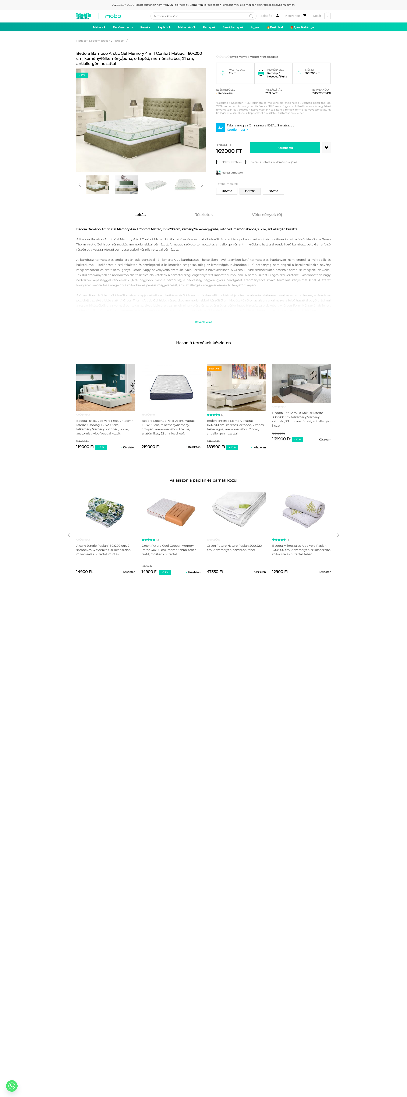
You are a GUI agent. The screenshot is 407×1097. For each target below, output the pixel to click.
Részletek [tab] (203, 214)
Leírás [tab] (140, 214)
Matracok (119, 40)
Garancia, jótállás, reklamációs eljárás (274, 162)
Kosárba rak (285, 147)
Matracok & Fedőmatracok (93, 40)
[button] (326, 147)
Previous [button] (79, 185)
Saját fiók (267, 15)
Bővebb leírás (203, 322)
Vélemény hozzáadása (264, 56)
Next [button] (202, 185)
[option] (97, 185)
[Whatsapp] (12, 1086)
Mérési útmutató (232, 172)
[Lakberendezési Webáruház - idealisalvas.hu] (98, 16)
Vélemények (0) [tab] (267, 214)
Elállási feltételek (232, 162)
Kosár (320, 16)
